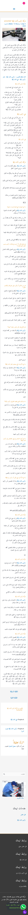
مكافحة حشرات (23, 886)
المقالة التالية (14, 698)
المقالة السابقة (14, 691)
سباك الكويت (20, 798)
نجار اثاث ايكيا (23, 859)
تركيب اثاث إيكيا (21, 166)
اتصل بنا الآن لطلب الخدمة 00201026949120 (13, 906)
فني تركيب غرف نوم (21, 873)
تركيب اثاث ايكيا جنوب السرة (14, 730)
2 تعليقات (23, 24)
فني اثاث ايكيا (15, 79)
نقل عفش (23, 814)
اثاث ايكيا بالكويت (21, 77)
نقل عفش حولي (23, 846)
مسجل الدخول (12, 746)
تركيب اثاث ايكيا (10, 77)
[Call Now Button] (25, 912)
